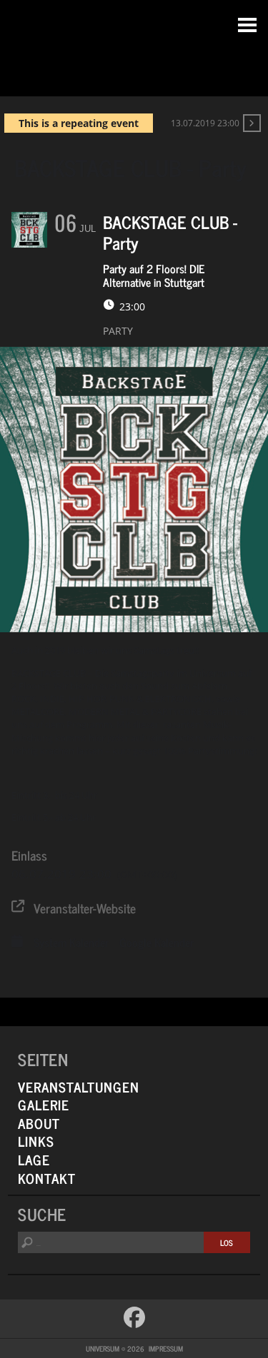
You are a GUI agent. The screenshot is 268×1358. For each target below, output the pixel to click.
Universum (134, 44)
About (39, 1123)
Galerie (43, 1104)
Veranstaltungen (78, 1086)
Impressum (166, 1348)
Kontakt (47, 1178)
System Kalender (71, 942)
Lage (34, 1159)
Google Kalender (156, 942)
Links (36, 1141)
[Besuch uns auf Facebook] (134, 1317)
